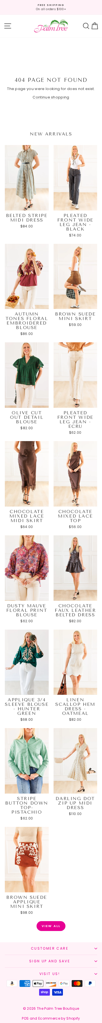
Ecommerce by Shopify (59, 1018)
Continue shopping (51, 97)
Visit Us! (49, 973)
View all (51, 926)
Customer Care (49, 948)
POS (25, 1018)
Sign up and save (49, 961)
